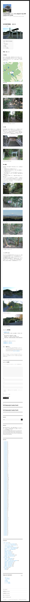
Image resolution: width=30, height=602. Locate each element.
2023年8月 (5, 481)
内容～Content (6, 542)
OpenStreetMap (18, 81)
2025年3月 (5, 460)
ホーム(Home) (5, 589)
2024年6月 (5, 470)
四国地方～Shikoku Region (9, 562)
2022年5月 (5, 498)
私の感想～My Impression (11, 355)
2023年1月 (5, 489)
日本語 (5, 569)
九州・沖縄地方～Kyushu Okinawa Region (11, 560)
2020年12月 (5, 517)
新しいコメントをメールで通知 (6, 394)
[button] (13, 76)
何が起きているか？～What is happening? (11, 548)
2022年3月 (5, 500)
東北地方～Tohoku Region (8, 563)
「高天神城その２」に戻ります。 (7, 343)
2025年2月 (5, 461)
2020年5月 (5, 525)
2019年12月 (5, 530)
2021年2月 (5, 515)
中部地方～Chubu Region (8, 559)
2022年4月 (5, 499)
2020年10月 (5, 519)
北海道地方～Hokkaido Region (9, 561)
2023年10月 (5, 479)
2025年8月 (5, 455)
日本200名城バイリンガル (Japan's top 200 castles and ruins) (10, 599)
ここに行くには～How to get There (10, 543)
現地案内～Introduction (8, 551)
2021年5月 (5, 511)
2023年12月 (5, 477)
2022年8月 (5, 495)
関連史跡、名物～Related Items (9, 556)
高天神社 (6, 356)
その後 (5, 45)
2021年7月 (5, 509)
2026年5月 (5, 445)
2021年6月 (5, 510)
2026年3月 (5, 447)
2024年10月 (5, 466)
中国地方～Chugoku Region (9, 558)
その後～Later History (8, 546)
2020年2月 (5, 528)
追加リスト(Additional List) (7, 597)
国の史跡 (16, 355)
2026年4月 (5, 446)
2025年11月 (5, 451)
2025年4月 (5, 459)
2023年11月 (5, 478)
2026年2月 (5, 448)
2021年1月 (5, 516)
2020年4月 (5, 526)
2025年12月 (5, 450)
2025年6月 (5, 457)
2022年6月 (5, 497)
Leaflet (15, 81)
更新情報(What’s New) (6, 591)
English (6, 568)
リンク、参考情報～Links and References (11, 547)
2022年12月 (5, 490)
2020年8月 (5, 521)
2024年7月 (5, 469)
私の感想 (5, 46)
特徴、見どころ (6, 43)
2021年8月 (5, 508)
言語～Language (6, 567)
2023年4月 (5, 486)
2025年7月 (5, 456)
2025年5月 (5, 458)
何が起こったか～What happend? (9, 549)
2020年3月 (5, 527)
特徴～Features (6, 355)
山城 (19, 355)
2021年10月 (5, 506)
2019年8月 (5, 535)
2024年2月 (5, 475)
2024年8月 (5, 468)
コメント (4, 366)
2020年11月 (5, 518)
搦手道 (21, 355)
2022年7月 (5, 496)
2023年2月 (5, 488)
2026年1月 (5, 449)
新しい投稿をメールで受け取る (6, 396)
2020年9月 (5, 520)
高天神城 (4, 356)
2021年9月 (5, 507)
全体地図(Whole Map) (6, 593)
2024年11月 (5, 465)
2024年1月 (5, 476)
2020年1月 (5, 529)
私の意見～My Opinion (8, 552)
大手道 (18, 355)
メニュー (5, 19)
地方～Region (6, 557)
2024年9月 (5, 467)
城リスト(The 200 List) (6, 595)
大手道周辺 (6, 44)
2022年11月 (5, 491)
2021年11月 (5, 505)
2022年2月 (5, 501)
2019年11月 (5, 531)
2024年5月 (5, 471)
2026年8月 (5, 441)
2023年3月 (5, 487)
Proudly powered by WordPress (22, 599)
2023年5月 (5, 485)
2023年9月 (5, 480)
